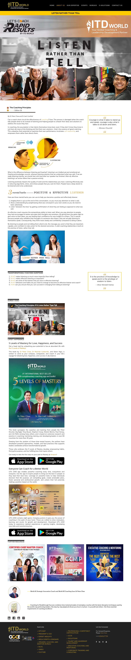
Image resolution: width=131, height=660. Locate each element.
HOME (52, 5)
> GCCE (69, 636)
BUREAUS (93, 5)
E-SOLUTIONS (104, 5)
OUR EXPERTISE (73, 5)
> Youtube (41, 652)
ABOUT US (61, 5)
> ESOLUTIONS (72, 638)
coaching (44, 120)
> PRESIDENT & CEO (44, 634)
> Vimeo (40, 649)
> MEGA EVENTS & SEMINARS (48, 639)
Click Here (103, 633)
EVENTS (84, 5)
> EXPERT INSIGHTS (44, 636)
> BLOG (40, 647)
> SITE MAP (41, 631)
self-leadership (69, 131)
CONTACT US (117, 5)
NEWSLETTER (103, 636)
